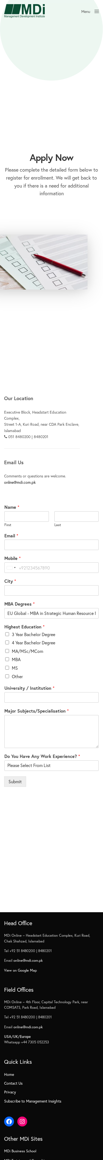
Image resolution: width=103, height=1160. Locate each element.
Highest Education (24, 627)
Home (9, 1074)
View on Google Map (20, 970)
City (10, 581)
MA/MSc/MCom (27, 651)
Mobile (12, 558)
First (7, 525)
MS (15, 668)
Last (57, 525)
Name (11, 507)
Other (17, 676)
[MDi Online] (24, 11)
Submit (15, 781)
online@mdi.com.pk (20, 482)
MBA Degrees (19, 604)
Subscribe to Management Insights (32, 1101)
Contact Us (13, 1083)
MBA (16, 659)
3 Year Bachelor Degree (33, 634)
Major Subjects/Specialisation (36, 711)
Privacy (10, 1092)
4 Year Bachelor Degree (33, 642)
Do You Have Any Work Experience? (42, 756)
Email (11, 535)
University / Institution (29, 688)
